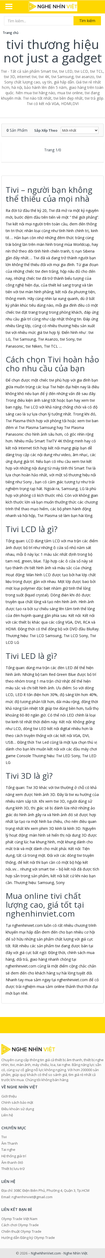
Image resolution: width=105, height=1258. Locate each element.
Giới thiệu (9, 1096)
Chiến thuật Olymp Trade (21, 1231)
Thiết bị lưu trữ (13, 1168)
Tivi (4, 1136)
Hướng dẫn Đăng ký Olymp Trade (28, 1237)
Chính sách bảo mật (17, 1102)
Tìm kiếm (87, 20)
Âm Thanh (9, 1143)
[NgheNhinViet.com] (52, 7)
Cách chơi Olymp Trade (20, 1224)
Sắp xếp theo (45, 130)
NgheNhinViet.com (46, 1253)
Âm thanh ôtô (12, 1162)
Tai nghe (8, 1149)
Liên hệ (7, 1115)
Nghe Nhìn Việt (75, 1253)
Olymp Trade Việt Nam (19, 1218)
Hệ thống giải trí (13, 1156)
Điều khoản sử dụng (17, 1108)
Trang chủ (11, 32)
